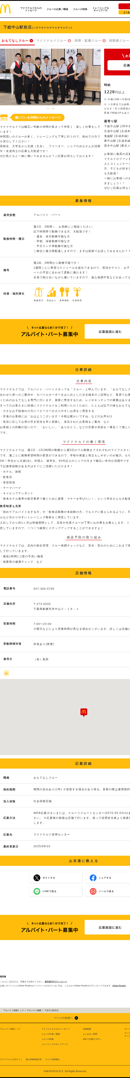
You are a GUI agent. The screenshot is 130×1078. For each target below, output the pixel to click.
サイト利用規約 (52, 1059)
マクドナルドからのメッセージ (31, 9)
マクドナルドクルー (51, 40)
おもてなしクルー (15, 40)
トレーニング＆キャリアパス (100, 9)
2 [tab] (53, 108)
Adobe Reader (119, 986)
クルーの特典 (80, 9)
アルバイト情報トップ (10, 1029)
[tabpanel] (50, 77)
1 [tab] (48, 108)
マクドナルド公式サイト (11, 1059)
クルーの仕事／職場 (57, 9)
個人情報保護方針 (34, 1059)
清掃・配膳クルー (88, 40)
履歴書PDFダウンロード (56, 981)
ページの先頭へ (63, 1017)
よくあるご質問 (90, 1034)
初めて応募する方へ (92, 1039)
